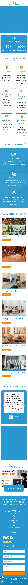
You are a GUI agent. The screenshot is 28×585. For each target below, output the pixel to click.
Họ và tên (5, 549)
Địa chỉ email (6, 559)
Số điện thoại (6, 554)
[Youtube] (11, 537)
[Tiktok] (7, 537)
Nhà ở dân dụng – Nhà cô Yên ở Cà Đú (14, 373)
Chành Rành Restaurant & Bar (11, 236)
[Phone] (2, 581)
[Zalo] (2, 577)
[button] (2, 19)
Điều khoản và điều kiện (6, 582)
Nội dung (5, 564)
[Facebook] (4, 537)
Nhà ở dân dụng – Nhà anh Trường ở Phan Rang (13, 346)
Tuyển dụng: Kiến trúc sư (14, 488)
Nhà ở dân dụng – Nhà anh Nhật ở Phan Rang (12, 319)
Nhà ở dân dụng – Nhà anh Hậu (11, 291)
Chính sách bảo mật (19, 582)
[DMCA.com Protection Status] (7, 542)
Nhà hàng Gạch (6, 264)
